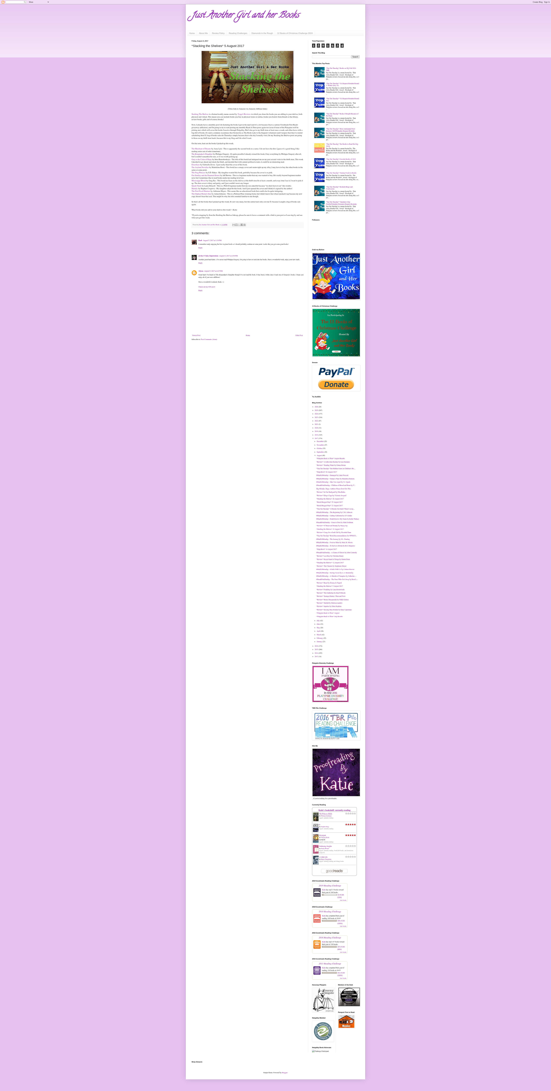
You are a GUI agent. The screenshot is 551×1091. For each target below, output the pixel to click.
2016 (317, 646)
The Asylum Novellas (200, 167)
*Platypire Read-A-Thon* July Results (329, 616)
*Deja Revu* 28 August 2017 (326, 472)
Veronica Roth (325, 837)
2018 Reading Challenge (330, 911)
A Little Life (323, 857)
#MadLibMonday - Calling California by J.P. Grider (334, 515)
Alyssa (200, 271)
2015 (317, 649)
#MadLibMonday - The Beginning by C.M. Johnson (334, 512)
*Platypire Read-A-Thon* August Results (330, 458)
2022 (317, 421)
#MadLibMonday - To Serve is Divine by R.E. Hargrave (335, 545)
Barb (200, 240)
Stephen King (325, 827)
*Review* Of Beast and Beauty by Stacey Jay (332, 525)
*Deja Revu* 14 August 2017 (326, 549)
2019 (317, 431)
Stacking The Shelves (200, 114)
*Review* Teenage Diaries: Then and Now (331, 596)
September (320, 452)
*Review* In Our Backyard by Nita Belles (330, 492)
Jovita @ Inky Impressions (208, 256)
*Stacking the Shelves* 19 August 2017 (330, 529)
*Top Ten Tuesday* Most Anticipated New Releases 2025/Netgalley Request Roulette (340, 130)
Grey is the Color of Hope (202, 159)
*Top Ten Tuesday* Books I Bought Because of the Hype (342, 114)
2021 (317, 424)
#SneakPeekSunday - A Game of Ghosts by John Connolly (336, 552)
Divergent (322, 835)
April (319, 631)
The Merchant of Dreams (201, 148)
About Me (203, 33)
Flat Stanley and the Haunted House (206, 175)
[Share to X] (239, 224)
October (320, 448)
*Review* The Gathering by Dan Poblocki (330, 593)
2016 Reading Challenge (330, 937)
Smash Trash (196, 185)
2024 (317, 414)
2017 (317, 438)
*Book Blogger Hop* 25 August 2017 (329, 502)
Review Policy (218, 33)
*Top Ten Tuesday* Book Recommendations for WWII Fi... (336, 535)
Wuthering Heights (325, 846)
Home (192, 33)
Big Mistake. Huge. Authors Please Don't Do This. (333, 488)
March (319, 634)
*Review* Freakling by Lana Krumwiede (330, 589)
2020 (317, 428)
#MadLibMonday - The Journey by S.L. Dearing (333, 539)
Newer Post (196, 335)
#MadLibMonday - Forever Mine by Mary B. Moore (334, 542)
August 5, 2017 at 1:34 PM (212, 240)
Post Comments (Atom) (209, 339)
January (319, 641)
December (320, 441)
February (320, 638)
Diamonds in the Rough (262, 33)
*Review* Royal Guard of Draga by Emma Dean (333, 559)
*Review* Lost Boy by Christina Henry (330, 556)
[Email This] (233, 224)
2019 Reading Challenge (330, 885)
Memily (195, 188)
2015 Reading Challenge (330, 963)
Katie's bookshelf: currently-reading (334, 810)
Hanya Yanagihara (326, 859)
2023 (317, 417)
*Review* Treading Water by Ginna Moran (331, 465)
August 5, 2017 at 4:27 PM (213, 271)
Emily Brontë (325, 848)
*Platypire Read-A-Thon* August (327, 613)
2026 (317, 406)
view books (343, 900)
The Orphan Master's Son (201, 193)
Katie (324, 889)
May (318, 627)
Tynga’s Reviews (244, 114)
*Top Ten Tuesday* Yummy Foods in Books (341, 173)
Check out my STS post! (206, 287)
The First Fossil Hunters (201, 191)
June (318, 624)
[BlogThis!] (236, 224)
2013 (317, 656)
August (319, 455)
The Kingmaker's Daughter (202, 154)
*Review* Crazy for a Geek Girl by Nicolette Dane (333, 532)
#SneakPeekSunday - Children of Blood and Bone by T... (335, 485)
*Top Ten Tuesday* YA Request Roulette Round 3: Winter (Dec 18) (342, 84)
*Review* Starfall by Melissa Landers (329, 603)
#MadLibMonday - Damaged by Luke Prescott (332, 475)
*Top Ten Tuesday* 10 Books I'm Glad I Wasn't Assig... (335, 509)
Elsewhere (196, 164)
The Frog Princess (198, 172)
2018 (317, 435)
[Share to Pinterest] (244, 224)
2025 (317, 410)
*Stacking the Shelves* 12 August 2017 (330, 562)
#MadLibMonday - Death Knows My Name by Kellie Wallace (337, 519)
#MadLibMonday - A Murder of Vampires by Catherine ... (336, 576)
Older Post (299, 335)
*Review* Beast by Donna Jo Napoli (329, 583)
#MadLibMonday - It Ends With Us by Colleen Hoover (335, 569)
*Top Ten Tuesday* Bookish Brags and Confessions (339, 188)
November (320, 445)
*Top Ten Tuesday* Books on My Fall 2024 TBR (341, 69)
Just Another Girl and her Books (245, 15)
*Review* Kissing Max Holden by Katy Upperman (334, 609)
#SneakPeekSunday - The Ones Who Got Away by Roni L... (337, 579)
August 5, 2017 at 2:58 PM (228, 256)
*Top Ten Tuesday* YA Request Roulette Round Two (342, 99)
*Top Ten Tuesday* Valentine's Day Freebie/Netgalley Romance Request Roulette (341, 203)
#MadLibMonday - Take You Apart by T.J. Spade (333, 482)
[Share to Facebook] (241, 224)
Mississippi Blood (199, 180)
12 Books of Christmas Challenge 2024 (295, 33)
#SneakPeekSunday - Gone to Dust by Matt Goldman (334, 522)
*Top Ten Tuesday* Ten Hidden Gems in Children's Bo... (335, 468)
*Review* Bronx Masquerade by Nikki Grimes (332, 599)
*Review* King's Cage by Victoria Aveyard (331, 495)
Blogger (284, 1072)
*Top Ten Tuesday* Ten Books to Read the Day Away (342, 145)
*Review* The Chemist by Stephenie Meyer (331, 566)
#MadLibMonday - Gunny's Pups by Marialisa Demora (335, 478)
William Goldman (326, 816)
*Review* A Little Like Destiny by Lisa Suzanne (333, 462)
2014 (317, 653)
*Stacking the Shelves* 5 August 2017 (329, 586)
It (319, 824)
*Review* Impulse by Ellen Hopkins (329, 606)
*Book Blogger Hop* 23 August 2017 (329, 505)
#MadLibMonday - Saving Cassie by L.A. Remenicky (334, 572)
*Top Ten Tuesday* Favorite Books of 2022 (341, 159)
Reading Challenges (238, 33)
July (318, 620)
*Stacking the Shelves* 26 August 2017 (330, 499)
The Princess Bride (325, 814)
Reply (200, 247)
